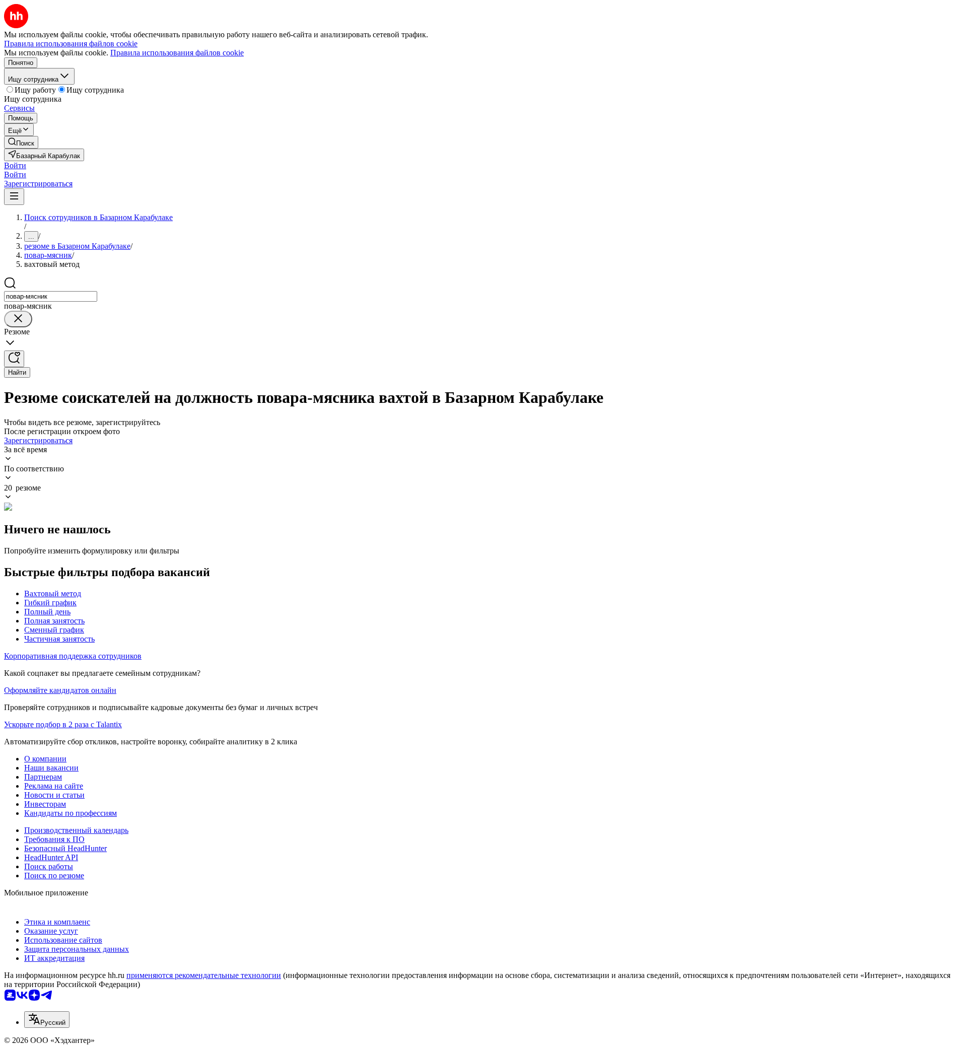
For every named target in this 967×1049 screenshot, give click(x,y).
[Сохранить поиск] (14, 359)
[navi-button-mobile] (14, 196)
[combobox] (50, 296)
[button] (15, 165)
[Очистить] (18, 319)
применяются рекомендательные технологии (203, 975)
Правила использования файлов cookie (177, 52)
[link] (21, 142)
